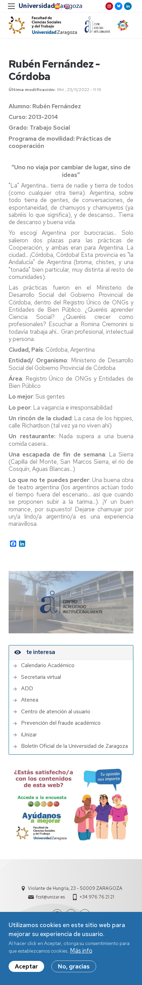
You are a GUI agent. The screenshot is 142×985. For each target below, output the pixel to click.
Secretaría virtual (41, 677)
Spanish (56, 6)
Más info (81, 950)
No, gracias (74, 966)
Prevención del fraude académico (61, 723)
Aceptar (26, 966)
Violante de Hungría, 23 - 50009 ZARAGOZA (75, 888)
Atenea (29, 700)
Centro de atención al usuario (55, 711)
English (66, 6)
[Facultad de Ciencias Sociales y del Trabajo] (43, 25)
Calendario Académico (47, 665)
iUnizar (29, 735)
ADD (27, 688)
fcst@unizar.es (50, 897)
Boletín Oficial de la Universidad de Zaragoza (74, 746)
